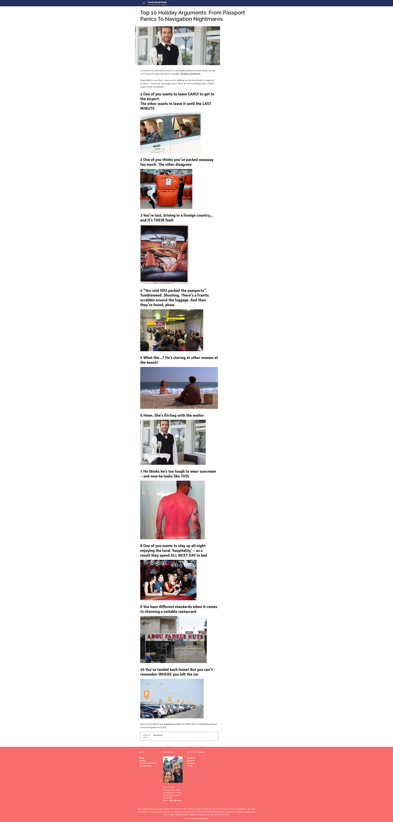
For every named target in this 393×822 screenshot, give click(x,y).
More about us (175, 800)
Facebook (191, 758)
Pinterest (190, 760)
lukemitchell (158, 735)
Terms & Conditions (148, 763)
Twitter (190, 766)
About (141, 758)
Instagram (191, 763)
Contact (142, 760)
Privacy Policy (145, 766)
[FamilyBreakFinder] (157, 3)
